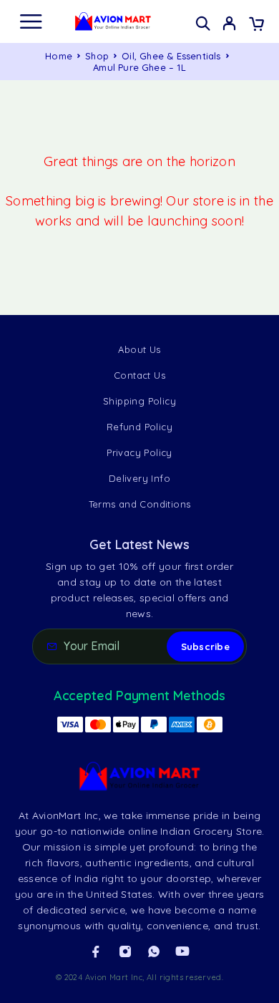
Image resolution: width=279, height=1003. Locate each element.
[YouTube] (182, 951)
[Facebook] (96, 951)
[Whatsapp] (154, 951)
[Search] (202, 23)
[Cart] (256, 25)
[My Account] (229, 25)
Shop (97, 56)
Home (58, 56)
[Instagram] (125, 951)
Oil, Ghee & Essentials (171, 56)
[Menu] (31, 21)
